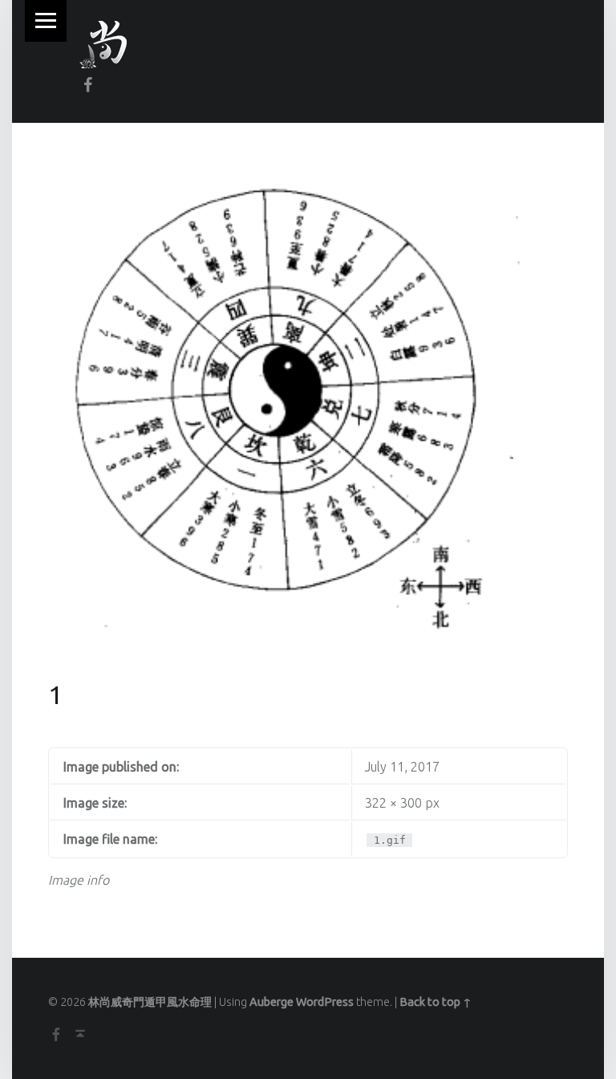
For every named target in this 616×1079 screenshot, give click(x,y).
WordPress (325, 1002)
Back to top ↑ (435, 1002)
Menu (46, 21)
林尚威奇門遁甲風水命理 (150, 1002)
